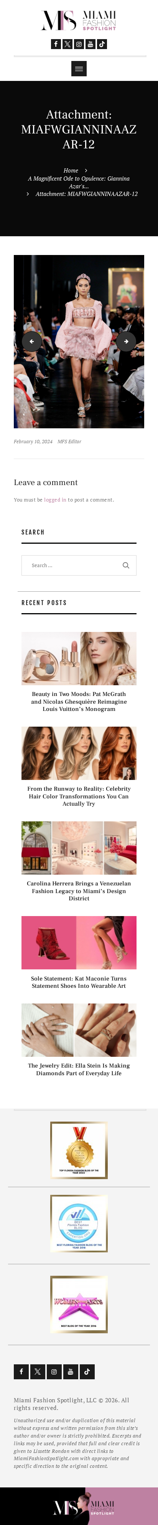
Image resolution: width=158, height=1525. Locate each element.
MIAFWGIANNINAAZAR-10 (29, 341)
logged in (55, 499)
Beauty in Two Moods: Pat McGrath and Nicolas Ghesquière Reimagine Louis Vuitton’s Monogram (79, 701)
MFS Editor (69, 441)
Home (71, 170)
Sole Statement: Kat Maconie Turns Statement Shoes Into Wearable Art (79, 982)
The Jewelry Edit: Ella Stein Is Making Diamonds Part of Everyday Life (79, 1069)
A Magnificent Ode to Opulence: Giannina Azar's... (79, 182)
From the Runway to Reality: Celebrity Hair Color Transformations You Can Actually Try (79, 796)
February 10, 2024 (33, 441)
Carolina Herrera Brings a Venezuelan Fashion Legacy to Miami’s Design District (79, 891)
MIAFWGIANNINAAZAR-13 (134, 341)
